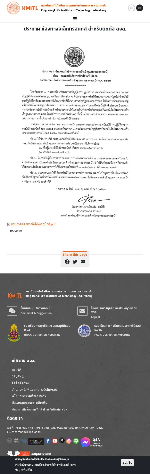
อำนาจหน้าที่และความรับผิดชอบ (34, 389)
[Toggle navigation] (75, 19)
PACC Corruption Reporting (112, 334)
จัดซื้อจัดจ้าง (20, 383)
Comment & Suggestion (36, 313)
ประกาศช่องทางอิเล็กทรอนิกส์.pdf (33, 224)
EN (131, 8)
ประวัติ (16, 369)
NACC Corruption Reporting (42, 334)
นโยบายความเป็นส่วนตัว (29, 396)
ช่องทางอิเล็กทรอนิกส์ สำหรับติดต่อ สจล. (40, 409)
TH (139, 8)
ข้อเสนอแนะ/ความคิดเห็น (37, 308)
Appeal (95, 317)
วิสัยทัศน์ (18, 376)
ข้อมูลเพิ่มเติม (23, 469)
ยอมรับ (127, 462)
